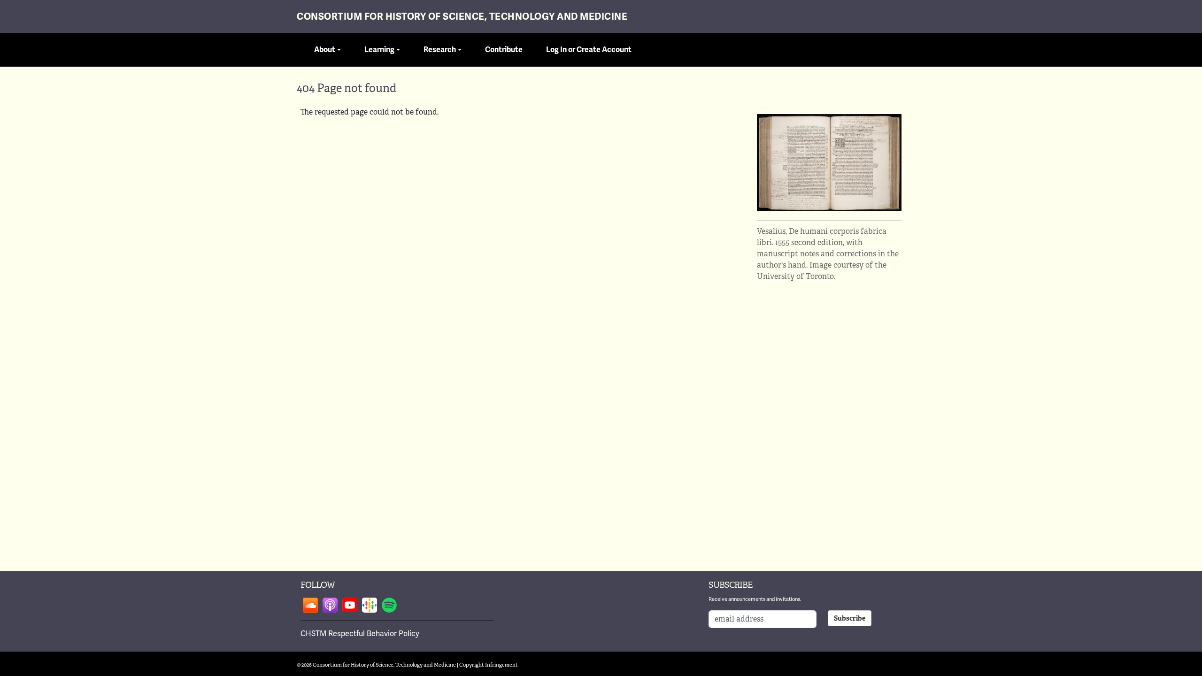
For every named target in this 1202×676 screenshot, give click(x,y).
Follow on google (369, 605)
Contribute (504, 49)
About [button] (324, 49)
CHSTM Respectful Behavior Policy (359, 633)
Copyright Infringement (488, 664)
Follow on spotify (389, 605)
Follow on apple (330, 605)
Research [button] (440, 49)
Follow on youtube (349, 605)
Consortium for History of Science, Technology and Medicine (462, 17)
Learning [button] (379, 49)
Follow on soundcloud (310, 605)
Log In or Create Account (589, 49)
